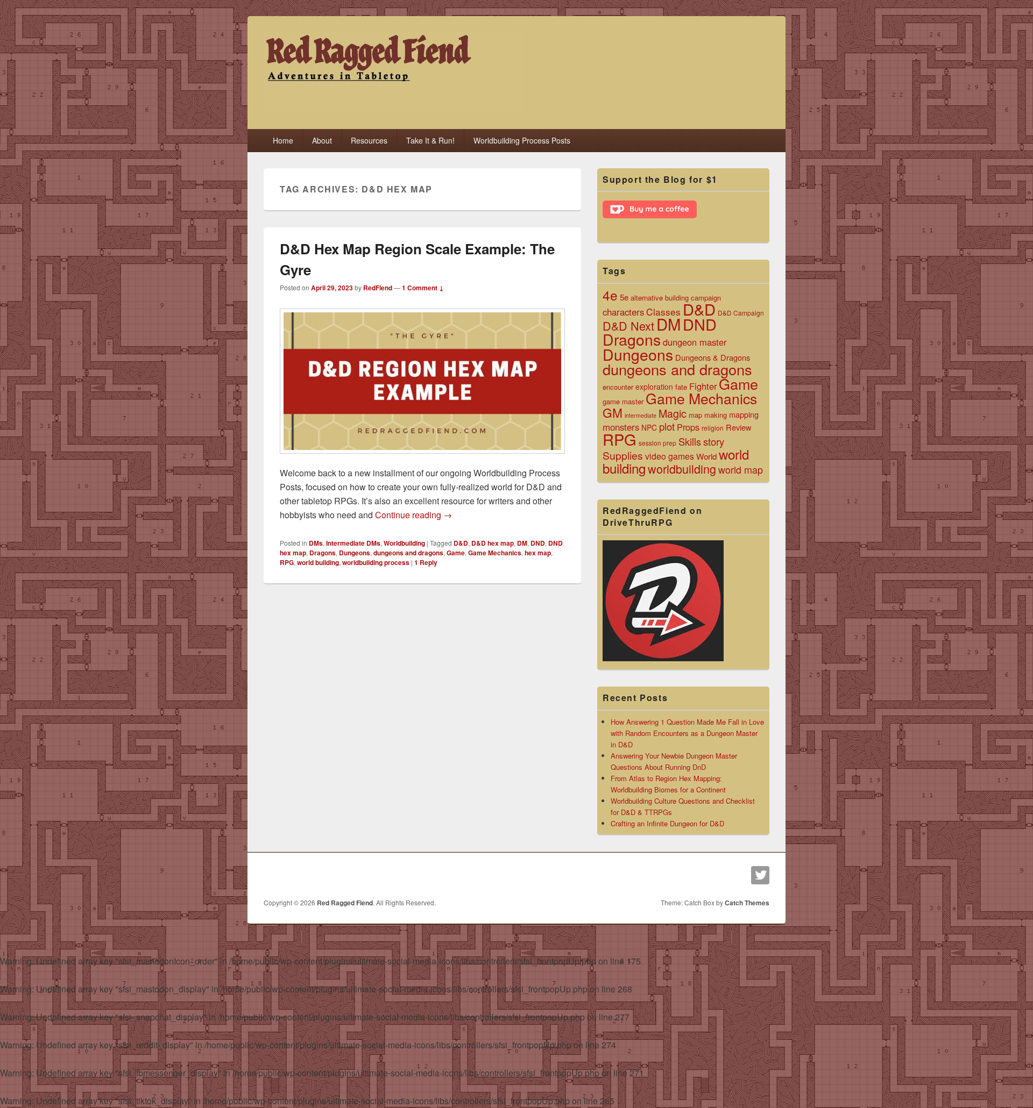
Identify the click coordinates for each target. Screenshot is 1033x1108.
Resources (369, 140)
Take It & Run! (430, 140)
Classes (663, 311)
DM (522, 543)
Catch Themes (747, 902)
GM (612, 412)
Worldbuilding (404, 543)
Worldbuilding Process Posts (521, 140)
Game (456, 552)
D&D (461, 543)
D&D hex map (492, 543)
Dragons (322, 552)
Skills (689, 441)
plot (667, 426)
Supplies (623, 455)
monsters (621, 426)
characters (623, 311)
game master (623, 401)
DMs (316, 543)
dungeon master (694, 341)
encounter (618, 387)
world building (318, 562)
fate (681, 387)
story (713, 441)
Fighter (703, 386)
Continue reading (413, 515)
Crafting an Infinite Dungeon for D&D (667, 823)
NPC (649, 427)
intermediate (640, 415)
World (706, 456)
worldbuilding (682, 468)
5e (624, 297)
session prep (657, 442)
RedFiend (377, 287)
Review (739, 427)
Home (283, 140)
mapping (744, 414)
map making (708, 415)
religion (713, 427)
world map (740, 469)
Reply (425, 562)
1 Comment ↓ (423, 287)
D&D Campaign (741, 312)
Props (688, 426)
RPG (287, 562)
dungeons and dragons (408, 552)
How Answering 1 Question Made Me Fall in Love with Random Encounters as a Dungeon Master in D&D (687, 733)
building (677, 297)
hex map (538, 552)
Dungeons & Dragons (712, 357)
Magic (673, 413)
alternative (647, 297)
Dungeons (354, 552)
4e (610, 294)
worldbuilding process (375, 562)
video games (669, 456)
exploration (654, 386)
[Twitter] (760, 875)
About (322, 140)
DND (537, 543)
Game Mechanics (494, 552)
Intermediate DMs (353, 543)
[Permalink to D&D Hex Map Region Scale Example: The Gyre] (422, 459)
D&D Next (628, 325)
